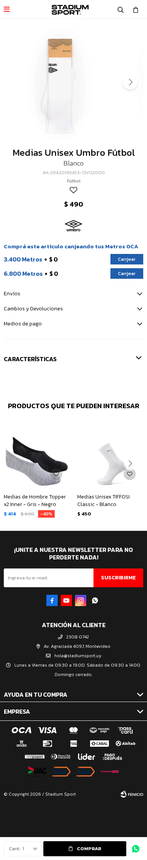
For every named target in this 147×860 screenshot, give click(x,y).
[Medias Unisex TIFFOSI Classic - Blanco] (110, 455)
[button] (120, 9)
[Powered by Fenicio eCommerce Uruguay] (132, 794)
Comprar (89, 848)
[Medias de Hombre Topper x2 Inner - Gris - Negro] (37, 455)
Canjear (127, 259)
